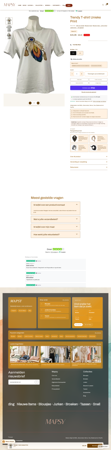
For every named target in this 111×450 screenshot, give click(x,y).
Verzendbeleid (56, 379)
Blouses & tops (88, 25)
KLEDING (30, 5)
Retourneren (74, 167)
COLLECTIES (38, 5)
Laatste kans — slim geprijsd (77, 27)
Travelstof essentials (82, 336)
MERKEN (47, 5)
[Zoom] (62, 18)
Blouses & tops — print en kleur (100, 25)
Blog (64, 5)
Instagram (13, 310)
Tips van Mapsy (22, 310)
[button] (103, 5)
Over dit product (75, 156)
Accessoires (54, 336)
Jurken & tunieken (29, 336)
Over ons (54, 375)
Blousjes (13, 336)
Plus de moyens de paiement (89, 92)
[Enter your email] (36, 382)
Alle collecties (66, 299)
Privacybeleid (56, 389)
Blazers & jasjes (39, 336)
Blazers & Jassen (88, 385)
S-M (73, 53)
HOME (19, 5)
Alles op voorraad (80, 25)
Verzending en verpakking (78, 162)
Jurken (85, 382)
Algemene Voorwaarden (59, 382)
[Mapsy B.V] (10, 7)
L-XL (80, 53)
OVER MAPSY (56, 5)
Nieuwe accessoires (70, 336)
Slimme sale (92, 336)
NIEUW (24, 5)
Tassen (47, 336)
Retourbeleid (55, 385)
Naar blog (99, 344)
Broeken (20, 336)
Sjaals (61, 336)
